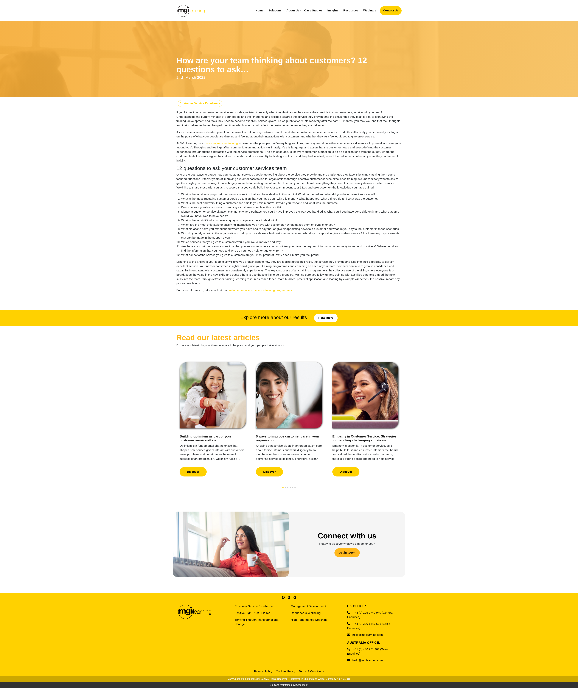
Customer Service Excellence (200, 103)
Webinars (369, 10)
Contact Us (390, 10)
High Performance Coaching (309, 619)
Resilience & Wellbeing (306, 613)
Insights (333, 10)
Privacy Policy (263, 671)
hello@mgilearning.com (367, 634)
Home (259, 10)
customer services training (221, 143)
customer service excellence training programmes (260, 290)
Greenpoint (302, 685)
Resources (350, 10)
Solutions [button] (275, 10)
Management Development (308, 606)
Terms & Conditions (311, 671)
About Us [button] (292, 10)
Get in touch (347, 552)
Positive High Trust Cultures (252, 613)
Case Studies (313, 10)
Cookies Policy (285, 671)
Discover (193, 471)
